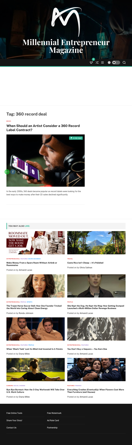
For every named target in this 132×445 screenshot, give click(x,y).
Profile (70, 302)
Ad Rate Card (53, 420)
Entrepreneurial (74, 345)
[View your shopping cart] (91, 62)
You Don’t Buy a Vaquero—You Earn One (87, 349)
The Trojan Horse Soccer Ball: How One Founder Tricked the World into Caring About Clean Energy (34, 307)
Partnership (52, 427)
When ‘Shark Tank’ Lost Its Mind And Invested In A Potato (34, 349)
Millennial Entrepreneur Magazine (66, 45)
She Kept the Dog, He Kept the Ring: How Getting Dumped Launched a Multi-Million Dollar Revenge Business (95, 307)
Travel (70, 258)
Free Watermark (54, 413)
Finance (78, 385)
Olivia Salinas (86, 267)
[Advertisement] (66, 86)
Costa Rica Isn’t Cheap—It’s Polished (85, 263)
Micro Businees (34, 258)
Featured (85, 345)
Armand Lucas (86, 313)
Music (8, 121)
